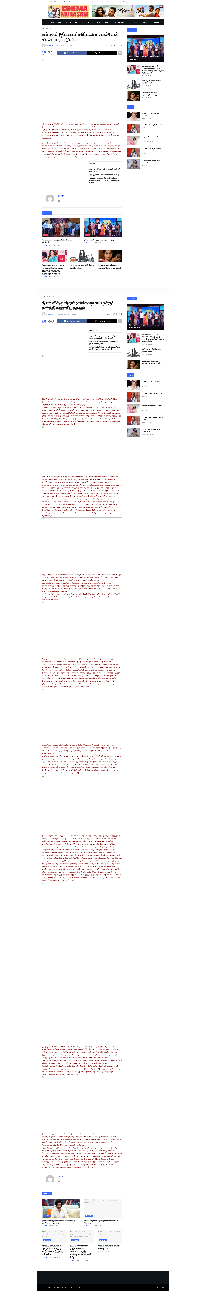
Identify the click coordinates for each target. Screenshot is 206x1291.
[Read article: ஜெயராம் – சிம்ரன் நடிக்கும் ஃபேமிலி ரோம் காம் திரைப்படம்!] (61, 227)
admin (50, 46)
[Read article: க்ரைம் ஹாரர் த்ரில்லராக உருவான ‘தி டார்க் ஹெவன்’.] (110, 256)
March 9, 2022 (109, 1251)
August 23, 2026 (55, 245)
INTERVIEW (50, 297)
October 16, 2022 (62, 46)
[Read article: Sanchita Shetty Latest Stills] (133, 128)
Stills (83, 2)
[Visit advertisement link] (128, 11)
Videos (94, 2)
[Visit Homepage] (65, 11)
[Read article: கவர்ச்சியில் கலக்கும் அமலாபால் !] (133, 140)
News (66, 2)
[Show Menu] (45, 22)
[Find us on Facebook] (157, 1287)
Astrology (125, 2)
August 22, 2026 (110, 271)
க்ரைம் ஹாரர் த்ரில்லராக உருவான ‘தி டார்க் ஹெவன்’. (151, 93)
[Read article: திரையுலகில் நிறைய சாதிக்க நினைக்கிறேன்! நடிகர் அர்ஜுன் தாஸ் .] (103, 1208)
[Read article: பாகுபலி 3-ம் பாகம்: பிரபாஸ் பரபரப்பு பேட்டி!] (110, 1236)
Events (89, 2)
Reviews (71, 2)
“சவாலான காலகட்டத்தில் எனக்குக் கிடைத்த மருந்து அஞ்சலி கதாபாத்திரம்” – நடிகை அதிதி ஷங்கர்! (104, 180)
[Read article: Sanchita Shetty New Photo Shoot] (133, 152)
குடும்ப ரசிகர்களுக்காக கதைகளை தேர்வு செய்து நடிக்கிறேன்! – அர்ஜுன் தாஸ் (58, 1222)
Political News (101, 2)
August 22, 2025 (62, 314)
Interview (77, 2)
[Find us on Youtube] (163, 1287)
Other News (110, 2)
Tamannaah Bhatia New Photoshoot (151, 161)
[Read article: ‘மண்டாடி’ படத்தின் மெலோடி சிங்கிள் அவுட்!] (82, 256)
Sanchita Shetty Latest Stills (152, 125)
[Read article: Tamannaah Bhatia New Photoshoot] (133, 164)
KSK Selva (57, 1287)
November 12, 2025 (148, 118)
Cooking (118, 2)
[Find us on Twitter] (160, 1287)
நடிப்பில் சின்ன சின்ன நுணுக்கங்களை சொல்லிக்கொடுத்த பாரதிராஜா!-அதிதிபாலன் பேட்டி (80, 1251)
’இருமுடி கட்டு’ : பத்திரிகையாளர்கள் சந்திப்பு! (104, 175)
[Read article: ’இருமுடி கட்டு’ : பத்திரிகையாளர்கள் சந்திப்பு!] (103, 227)
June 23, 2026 (54, 1226)
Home (61, 2)
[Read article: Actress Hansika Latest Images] (133, 116)
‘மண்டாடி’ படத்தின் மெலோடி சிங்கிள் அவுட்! (151, 82)
